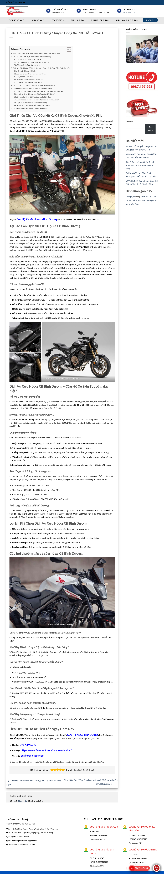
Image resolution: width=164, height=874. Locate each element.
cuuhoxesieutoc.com (32, 755)
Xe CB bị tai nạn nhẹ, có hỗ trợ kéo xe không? (33, 105)
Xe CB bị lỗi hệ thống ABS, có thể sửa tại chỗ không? (36, 94)
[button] (51, 770)
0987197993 (103, 835)
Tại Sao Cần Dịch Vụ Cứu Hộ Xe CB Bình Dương (32, 56)
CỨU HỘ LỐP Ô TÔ (99, 20)
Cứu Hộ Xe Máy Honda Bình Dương (37, 219)
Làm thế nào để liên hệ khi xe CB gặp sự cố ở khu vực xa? (38, 100)
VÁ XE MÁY (57, 20)
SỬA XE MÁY (38, 20)
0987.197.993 (129, 12)
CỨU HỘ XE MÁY (16, 20)
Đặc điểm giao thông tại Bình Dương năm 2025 (34, 62)
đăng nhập (22, 801)
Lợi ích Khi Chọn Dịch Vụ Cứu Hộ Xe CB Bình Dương (34, 85)
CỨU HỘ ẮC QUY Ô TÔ (126, 20)
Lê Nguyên (130, 196)
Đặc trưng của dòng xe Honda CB (29, 59)
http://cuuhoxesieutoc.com (25, 845)
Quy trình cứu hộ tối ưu (25, 77)
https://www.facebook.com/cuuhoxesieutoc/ (46, 750)
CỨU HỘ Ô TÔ (77, 20)
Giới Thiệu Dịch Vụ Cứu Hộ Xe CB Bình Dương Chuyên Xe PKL (38, 53)
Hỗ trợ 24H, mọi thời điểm (27, 71)
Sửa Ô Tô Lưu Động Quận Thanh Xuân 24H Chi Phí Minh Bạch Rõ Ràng (140, 165)
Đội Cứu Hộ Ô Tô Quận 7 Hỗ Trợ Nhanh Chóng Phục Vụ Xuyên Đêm (141, 200)
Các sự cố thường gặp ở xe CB (28, 65)
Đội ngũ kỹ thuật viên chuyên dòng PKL (31, 74)
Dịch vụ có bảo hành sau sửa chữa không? (32, 103)
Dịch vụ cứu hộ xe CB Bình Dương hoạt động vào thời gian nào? (40, 91)
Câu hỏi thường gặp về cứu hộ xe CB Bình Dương (32, 88)
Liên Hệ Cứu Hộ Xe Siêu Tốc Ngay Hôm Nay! (30, 108)
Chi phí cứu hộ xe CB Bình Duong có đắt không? (34, 97)
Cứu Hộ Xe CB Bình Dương (82, 734)
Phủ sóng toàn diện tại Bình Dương (29, 82)
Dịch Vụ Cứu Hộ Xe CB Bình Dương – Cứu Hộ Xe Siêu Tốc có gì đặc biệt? (41, 68)
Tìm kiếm (129, 122)
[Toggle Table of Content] (67, 49)
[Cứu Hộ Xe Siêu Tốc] (19, 11)
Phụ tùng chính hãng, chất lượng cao (30, 79)
